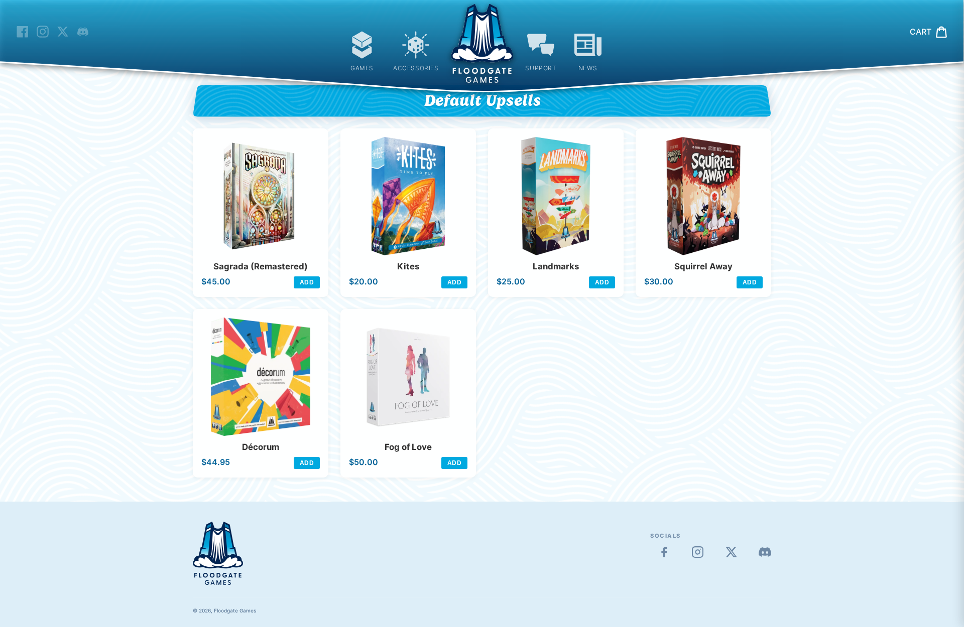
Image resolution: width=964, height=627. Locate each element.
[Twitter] (731, 552)
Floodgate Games (235, 610)
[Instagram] (697, 552)
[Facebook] (664, 552)
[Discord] (765, 552)
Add (307, 282)
